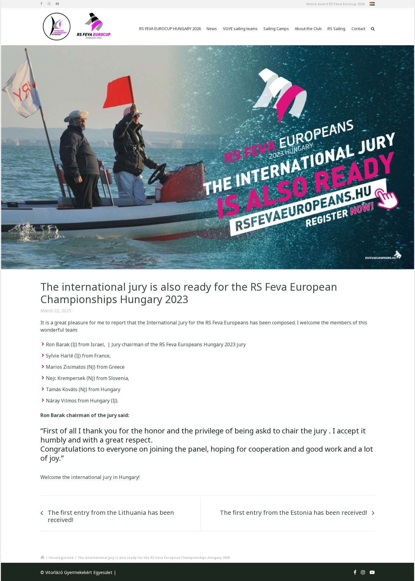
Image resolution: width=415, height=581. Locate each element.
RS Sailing (336, 28)
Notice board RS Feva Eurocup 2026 (335, 4)
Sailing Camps (276, 28)
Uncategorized (61, 557)
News (212, 28)
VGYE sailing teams (240, 28)
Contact (358, 28)
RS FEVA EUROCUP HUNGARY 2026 (170, 28)
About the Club (308, 28)
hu (372, 4)
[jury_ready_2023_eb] (207, 157)
